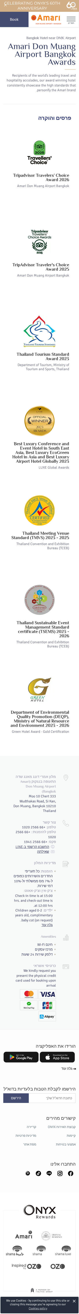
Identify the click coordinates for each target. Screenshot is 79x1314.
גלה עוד (47, 925)
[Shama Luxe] (63, 1250)
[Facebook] (71, 1173)
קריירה (31, 1127)
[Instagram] (60, 1173)
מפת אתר (29, 1144)
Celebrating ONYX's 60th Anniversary (32, 6)
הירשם (16, 1098)
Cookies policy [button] (38, 1308)
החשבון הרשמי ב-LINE (32, 847)
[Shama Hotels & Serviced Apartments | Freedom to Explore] (39, 1250)
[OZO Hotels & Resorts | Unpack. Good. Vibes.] (57, 1266)
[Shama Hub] (15, 1250)
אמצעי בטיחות (66, 1144)
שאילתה (43, 852)
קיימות (71, 1136)
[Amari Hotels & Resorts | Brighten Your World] (23, 1235)
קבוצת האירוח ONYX (62, 1127)
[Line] (49, 1173)
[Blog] (28, 1173)
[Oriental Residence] (51, 1235)
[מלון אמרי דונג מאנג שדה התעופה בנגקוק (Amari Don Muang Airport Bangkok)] (46, 19)
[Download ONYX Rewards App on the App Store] (57, 1057)
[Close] (5, 5)
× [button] (74, 1301)
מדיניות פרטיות (26, 1136)
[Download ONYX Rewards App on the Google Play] (21, 1057)
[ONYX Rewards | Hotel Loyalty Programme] (39, 1209)
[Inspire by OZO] (26, 1266)
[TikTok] (38, 1173)
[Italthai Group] (42, 1293)
